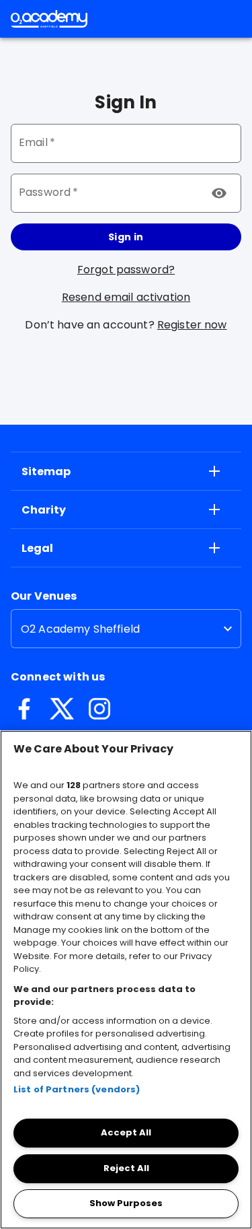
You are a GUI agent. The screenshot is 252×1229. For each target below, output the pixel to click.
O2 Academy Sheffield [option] (80, 629)
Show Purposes (126, 1203)
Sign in (126, 237)
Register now (192, 324)
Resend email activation (126, 297)
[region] (126, 979)
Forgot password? (126, 269)
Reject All (126, 1168)
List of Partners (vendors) (76, 1089)
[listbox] (126, 628)
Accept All (126, 1132)
